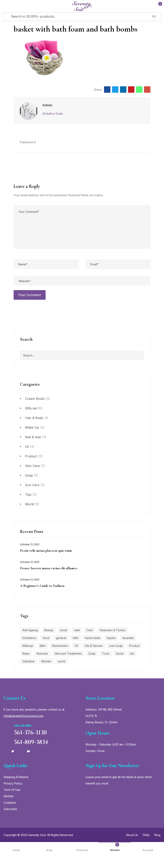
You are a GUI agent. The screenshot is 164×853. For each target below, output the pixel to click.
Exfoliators (29, 638)
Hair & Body (34, 418)
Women (46, 661)
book (63, 630)
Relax (26, 653)
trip (132, 653)
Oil (27, 447)
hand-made (92, 638)
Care (89, 630)
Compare (10, 802)
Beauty (49, 630)
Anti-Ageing (30, 630)
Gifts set (31, 408)
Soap (29, 475)
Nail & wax (33, 437)
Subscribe (10, 809)
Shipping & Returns (16, 777)
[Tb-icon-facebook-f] (5, 751)
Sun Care (32, 485)
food (46, 638)
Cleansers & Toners (112, 630)
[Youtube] (28, 751)
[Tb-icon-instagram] (20, 751)
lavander (128, 638)
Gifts (75, 638)
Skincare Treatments (68, 653)
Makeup (27, 645)
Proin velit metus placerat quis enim (46, 550)
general (61, 638)
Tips (28, 495)
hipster (111, 638)
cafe (77, 630)
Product (31, 456)
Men (43, 645)
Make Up (32, 427)
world (61, 661)
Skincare (42, 653)
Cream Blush (35, 399)
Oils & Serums (94, 645)
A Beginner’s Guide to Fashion (42, 585)
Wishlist (8, 796)
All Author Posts (52, 113)
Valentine (28, 661)
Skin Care (32, 466)
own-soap (116, 645)
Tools (105, 653)
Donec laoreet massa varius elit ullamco (48, 568)
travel (119, 653)
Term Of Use (12, 789)
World (29, 504)
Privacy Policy (13, 783)
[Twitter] (12, 751)
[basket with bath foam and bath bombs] (107, 89)
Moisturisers (60, 645)
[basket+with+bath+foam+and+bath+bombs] (115, 89)
